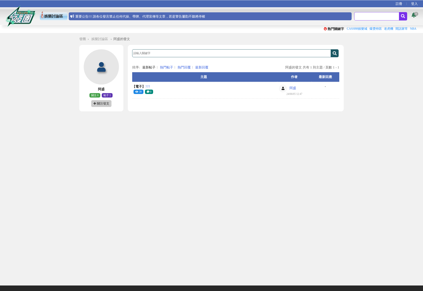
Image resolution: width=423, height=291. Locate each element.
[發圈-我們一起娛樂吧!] (20, 16)
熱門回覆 (184, 67)
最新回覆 (201, 67)
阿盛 (292, 88)
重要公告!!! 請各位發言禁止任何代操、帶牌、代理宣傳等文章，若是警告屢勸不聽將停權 (140, 16)
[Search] (403, 16)
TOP (416, 282)
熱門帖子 (166, 67)
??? (141, 86)
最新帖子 (149, 67)
